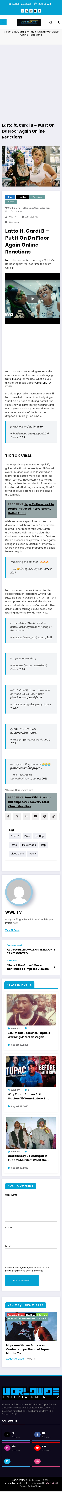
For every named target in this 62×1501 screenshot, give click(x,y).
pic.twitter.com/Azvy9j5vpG (26, 697)
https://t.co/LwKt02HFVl (23, 732)
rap (47, 208)
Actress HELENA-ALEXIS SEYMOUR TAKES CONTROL (29, 951)
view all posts (12, 930)
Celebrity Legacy (35, 1315)
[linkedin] (26, 816)
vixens (19, 211)
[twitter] (17, 816)
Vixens (11, 201)
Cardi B (9, 379)
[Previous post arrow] (54, 950)
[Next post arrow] (54, 967)
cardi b (11, 208)
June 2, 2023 (17, 437)
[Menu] (3, 22)
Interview (32, 1318)
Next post (12, 960)
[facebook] (8, 816)
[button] (32, 298)
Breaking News (16, 1315)
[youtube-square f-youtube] (39, 11)
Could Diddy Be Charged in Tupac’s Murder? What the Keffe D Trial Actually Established (27, 1158)
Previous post (14, 945)
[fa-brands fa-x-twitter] (26, 11)
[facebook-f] (22, 11)
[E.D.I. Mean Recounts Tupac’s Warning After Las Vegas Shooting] (31, 1009)
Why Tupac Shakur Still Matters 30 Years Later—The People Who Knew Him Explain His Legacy (28, 1096)
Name (8, 1227)
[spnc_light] (59, 23)
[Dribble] (46, 1466)
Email (8, 1246)
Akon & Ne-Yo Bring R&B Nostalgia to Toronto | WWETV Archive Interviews (29, 1354)
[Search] (51, 23)
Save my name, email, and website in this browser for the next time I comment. (27, 1269)
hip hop (24, 208)
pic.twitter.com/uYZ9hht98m (27, 426)
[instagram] (31, 11)
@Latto (14, 729)
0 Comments (14, 222)
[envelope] (35, 816)
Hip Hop (22, 197)
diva (18, 208)
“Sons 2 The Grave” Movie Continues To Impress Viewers (28, 967)
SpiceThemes (36, 1491)
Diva (10, 197)
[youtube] (35, 11)
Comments (11, 1194)
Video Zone (37, 197)
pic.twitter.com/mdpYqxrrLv (26, 768)
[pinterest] (44, 816)
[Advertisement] (31, 79)
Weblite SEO (51, 1488)
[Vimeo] (16, 1466)
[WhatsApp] (53, 816)
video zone (10, 211)
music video (39, 208)
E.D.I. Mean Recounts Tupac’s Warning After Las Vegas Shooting (29, 1035)
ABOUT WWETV (18, 1485)
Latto (8, 260)
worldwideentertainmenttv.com (18, 1488)
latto (31, 208)
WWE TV (12, 217)
